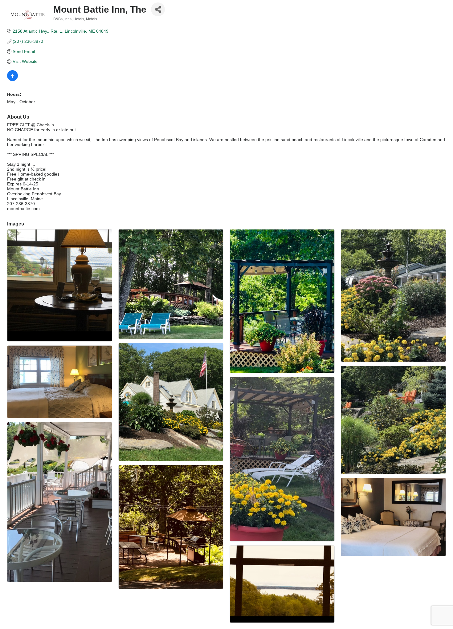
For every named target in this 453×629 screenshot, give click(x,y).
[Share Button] (158, 9)
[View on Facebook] (12, 79)
